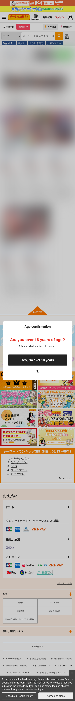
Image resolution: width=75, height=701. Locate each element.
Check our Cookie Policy (19, 695)
